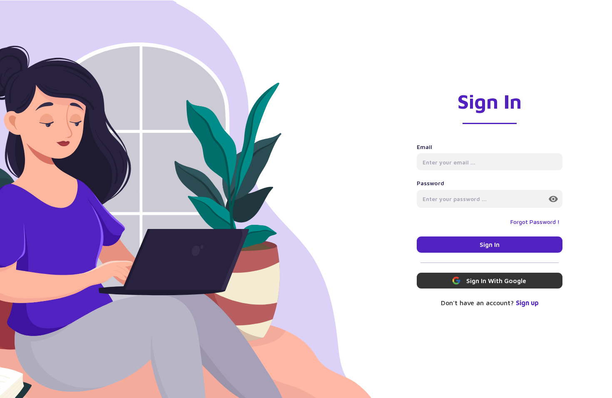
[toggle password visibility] (553, 199)
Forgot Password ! (535, 221)
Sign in (490, 244)
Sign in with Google (496, 280)
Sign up (527, 302)
